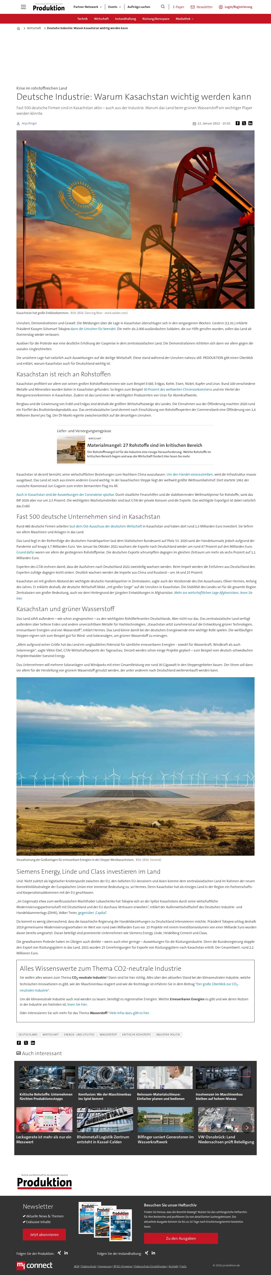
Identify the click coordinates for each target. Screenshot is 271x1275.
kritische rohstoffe (136, 1034)
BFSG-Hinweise (123, 1266)
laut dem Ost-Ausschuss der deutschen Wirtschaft (105, 526)
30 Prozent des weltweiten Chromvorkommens (178, 389)
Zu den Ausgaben (181, 1238)
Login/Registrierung (238, 7)
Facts (183, 1266)
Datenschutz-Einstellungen (150, 1266)
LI (67, 1253)
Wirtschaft (101, 19)
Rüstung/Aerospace (155, 19)
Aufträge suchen (139, 7)
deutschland (28, 1034)
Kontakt (173, 1266)
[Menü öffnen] (23, 7)
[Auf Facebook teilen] (238, 124)
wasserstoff (108, 1034)
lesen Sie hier (77, 1004)
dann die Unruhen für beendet (93, 329)
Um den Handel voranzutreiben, (190, 474)
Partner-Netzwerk (86, 7)
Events (112, 7)
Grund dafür (25, 552)
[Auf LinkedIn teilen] (251, 124)
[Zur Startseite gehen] (49, 7)
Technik (82, 19)
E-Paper (178, 7)
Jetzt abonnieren (44, 1234)
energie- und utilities (79, 1034)
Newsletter (205, 7)
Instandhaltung (125, 19)
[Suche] (163, 7)
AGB (76, 1266)
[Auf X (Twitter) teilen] (245, 124)
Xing (60, 1253)
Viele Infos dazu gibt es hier (129, 1013)
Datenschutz (88, 1266)
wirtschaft (50, 1034)
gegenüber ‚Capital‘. (92, 913)
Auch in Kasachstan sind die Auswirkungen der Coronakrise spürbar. (65, 494)
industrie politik (168, 1034)
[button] (24, 1127)
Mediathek (183, 19)
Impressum (105, 1266)
